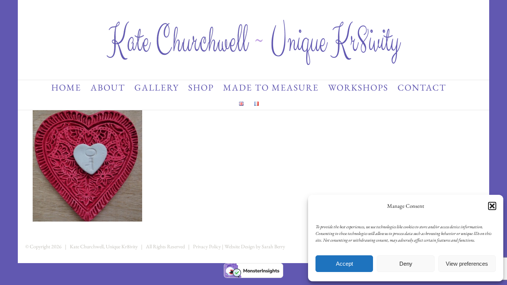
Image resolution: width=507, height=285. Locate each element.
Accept (344, 264)
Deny (405, 264)
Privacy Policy (207, 246)
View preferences (467, 264)
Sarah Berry (273, 246)
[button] (492, 206)
